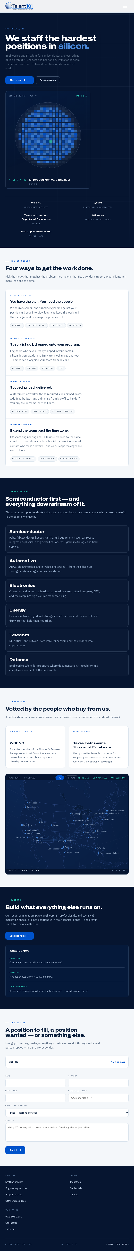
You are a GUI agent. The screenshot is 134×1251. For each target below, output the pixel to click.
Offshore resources (15, 1200)
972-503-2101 (117, 1061)
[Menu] (125, 6)
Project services (13, 1194)
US (60, 778)
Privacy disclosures (117, 1244)
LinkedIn (10, 1229)
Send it (13, 1150)
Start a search (17, 80)
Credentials (76, 1188)
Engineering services (16, 1188)
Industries (75, 1181)
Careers (74, 1194)
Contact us (11, 1222)
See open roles (48, 80)
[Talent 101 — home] (19, 6)
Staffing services (14, 1181)
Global (71, 778)
